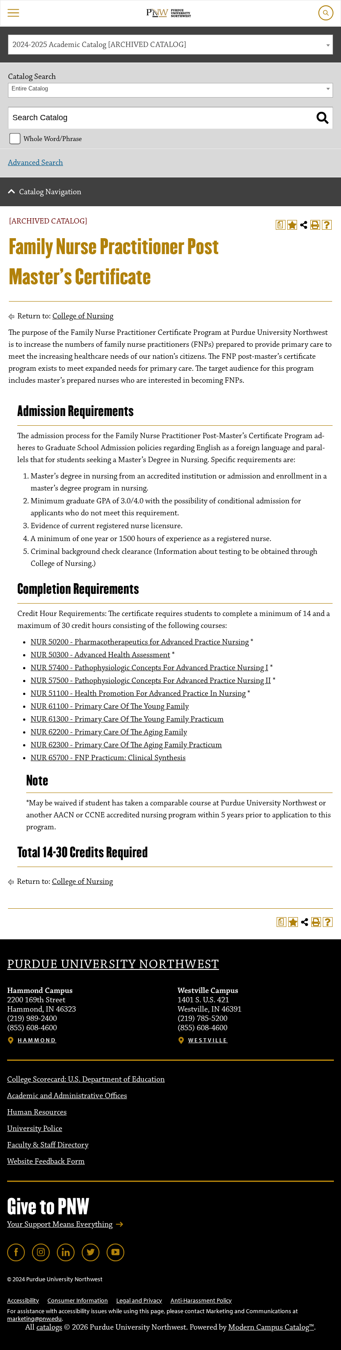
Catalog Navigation (50, 192)
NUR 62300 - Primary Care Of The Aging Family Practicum (126, 745)
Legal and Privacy (139, 1300)
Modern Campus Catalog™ (271, 1327)
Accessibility (23, 1300)
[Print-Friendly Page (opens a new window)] (315, 225)
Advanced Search (35, 163)
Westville (208, 1040)
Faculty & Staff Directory (47, 1145)
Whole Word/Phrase (53, 138)
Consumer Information (78, 1300)
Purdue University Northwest (113, 964)
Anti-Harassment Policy (201, 1300)
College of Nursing (82, 316)
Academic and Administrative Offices (67, 1096)
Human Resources (37, 1112)
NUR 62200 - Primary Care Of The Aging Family (109, 732)
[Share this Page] (304, 225)
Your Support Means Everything (59, 1224)
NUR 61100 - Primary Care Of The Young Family (110, 706)
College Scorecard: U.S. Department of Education (86, 1079)
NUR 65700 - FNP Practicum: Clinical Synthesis (108, 758)
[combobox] (170, 45)
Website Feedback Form (46, 1161)
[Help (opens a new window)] (327, 225)
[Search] (322, 118)
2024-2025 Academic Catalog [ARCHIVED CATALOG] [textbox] (99, 45)
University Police (34, 1129)
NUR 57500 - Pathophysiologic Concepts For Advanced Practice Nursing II (151, 681)
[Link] (16, 1252)
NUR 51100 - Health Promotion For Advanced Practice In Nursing (138, 694)
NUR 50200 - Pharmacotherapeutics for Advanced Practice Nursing (140, 642)
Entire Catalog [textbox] (30, 88)
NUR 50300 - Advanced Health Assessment (100, 655)
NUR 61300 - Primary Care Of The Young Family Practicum (127, 719)
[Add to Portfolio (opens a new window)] (292, 225)
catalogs (49, 1327)
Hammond (37, 1040)
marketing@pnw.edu (34, 1319)
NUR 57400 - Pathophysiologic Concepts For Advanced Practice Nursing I (149, 668)
